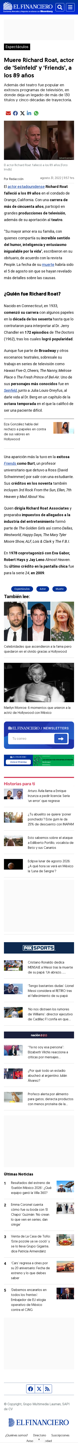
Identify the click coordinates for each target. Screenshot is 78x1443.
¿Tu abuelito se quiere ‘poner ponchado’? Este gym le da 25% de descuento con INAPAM (51, 819)
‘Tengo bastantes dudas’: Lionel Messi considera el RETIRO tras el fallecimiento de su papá (51, 991)
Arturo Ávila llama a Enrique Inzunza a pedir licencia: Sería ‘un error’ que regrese (49, 796)
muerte (48, 264)
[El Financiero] (28, 7)
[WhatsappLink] (39, 760)
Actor (43, 589)
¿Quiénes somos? (16, 1435)
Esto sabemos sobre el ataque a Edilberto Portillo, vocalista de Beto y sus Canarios (51, 843)
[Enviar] (60, 738)
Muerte (59, 589)
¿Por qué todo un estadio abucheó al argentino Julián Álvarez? (47, 1076)
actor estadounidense (26, 186)
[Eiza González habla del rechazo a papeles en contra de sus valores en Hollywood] (63, 428)
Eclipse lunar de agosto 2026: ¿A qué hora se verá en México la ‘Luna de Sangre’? (50, 866)
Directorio (39, 1435)
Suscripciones (60, 1435)
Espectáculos (17, 47)
